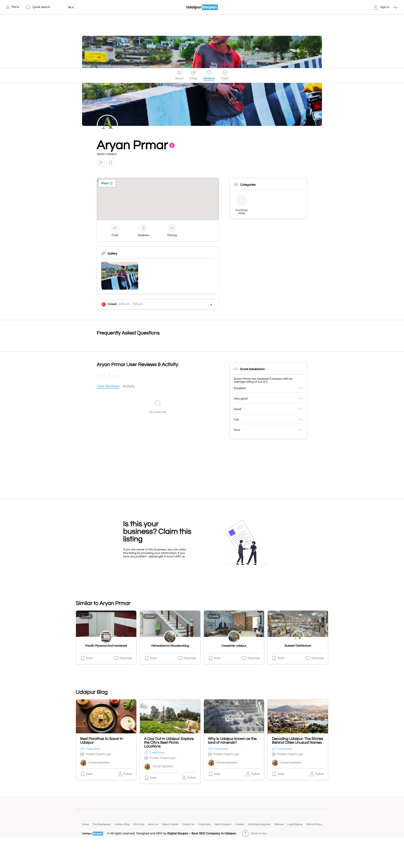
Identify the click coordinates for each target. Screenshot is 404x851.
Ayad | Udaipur (107, 154)
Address (143, 235)
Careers (239, 824)
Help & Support (222, 824)
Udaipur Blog (122, 824)
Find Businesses (102, 824)
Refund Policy (314, 824)
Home (85, 824)
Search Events (170, 824)
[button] (395, 7)
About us (153, 824)
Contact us (188, 824)
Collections (204, 824)
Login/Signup (295, 824)
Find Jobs (138, 824)
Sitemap (279, 824)
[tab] (108, 386)
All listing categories (259, 824)
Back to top (259, 833)
